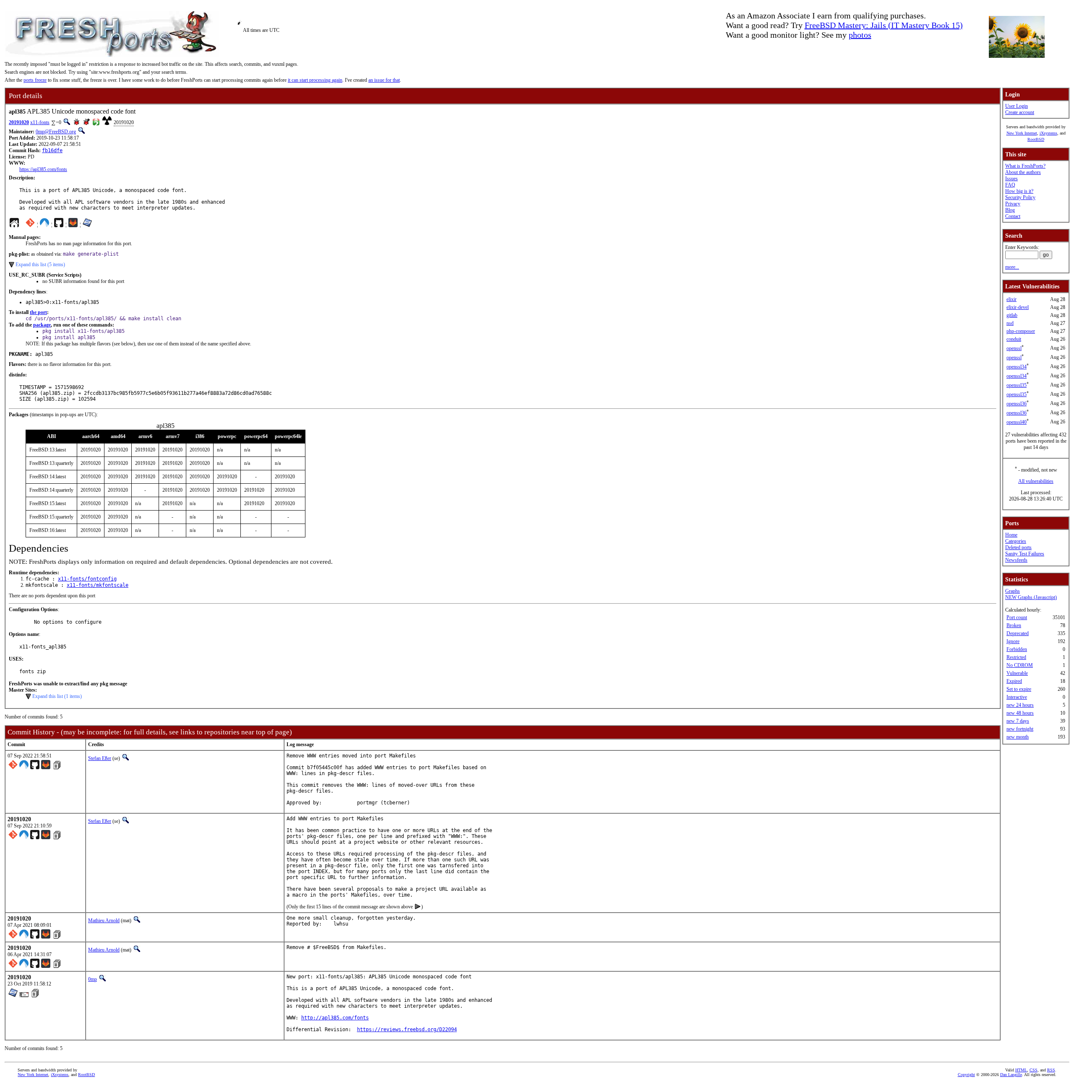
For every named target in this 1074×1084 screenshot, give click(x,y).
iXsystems (1048, 133)
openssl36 (1016, 404)
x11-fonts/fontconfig (87, 579)
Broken (1013, 625)
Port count (1016, 617)
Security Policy (1020, 197)
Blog (1010, 210)
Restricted (1016, 657)
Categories (1015, 541)
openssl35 (1016, 385)
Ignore (1012, 641)
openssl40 (1016, 422)
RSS (1051, 1070)
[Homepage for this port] (14, 225)
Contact (1012, 216)
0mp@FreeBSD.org (56, 132)
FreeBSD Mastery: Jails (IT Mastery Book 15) (884, 25)
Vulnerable (1017, 673)
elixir (1011, 299)
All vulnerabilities (1035, 481)
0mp (92, 979)
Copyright (966, 1074)
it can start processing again (315, 80)
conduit (1013, 339)
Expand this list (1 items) (57, 696)
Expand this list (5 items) (40, 264)
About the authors (1023, 172)
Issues (1011, 179)
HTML (1021, 1070)
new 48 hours (1020, 713)
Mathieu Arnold (104, 920)
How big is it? (1019, 191)
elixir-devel (1017, 307)
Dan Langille (1011, 1074)
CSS (1034, 1070)
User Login (1016, 106)
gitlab (1011, 315)
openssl (1014, 348)
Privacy (1012, 204)
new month (1017, 737)
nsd (1010, 323)
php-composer (1020, 331)
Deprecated (1017, 633)
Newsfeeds (1016, 560)
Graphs (1012, 591)
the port (38, 312)
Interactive (1016, 697)
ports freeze (35, 80)
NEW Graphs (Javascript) (1031, 597)
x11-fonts (40, 122)
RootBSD (1035, 139)
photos (860, 34)
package (42, 325)
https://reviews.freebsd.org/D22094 (407, 1029)
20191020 (19, 122)
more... (1012, 267)
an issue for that (384, 80)
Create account (1019, 112)
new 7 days (1017, 721)
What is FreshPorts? (1025, 166)
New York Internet (1021, 133)
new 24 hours (1020, 705)
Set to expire (1018, 689)
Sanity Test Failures (1024, 554)
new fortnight (1019, 729)
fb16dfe (52, 150)
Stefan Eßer (99, 758)
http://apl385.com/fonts (335, 1018)
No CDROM (1019, 665)
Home (1011, 535)
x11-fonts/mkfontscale (97, 585)
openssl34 (1016, 367)
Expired (1014, 681)
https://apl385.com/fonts (43, 169)
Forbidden (1016, 649)
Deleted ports (1018, 547)
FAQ (1010, 185)
